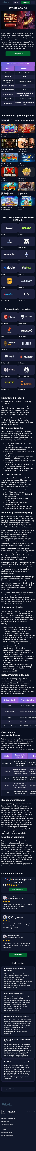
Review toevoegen (18, 889)
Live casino (12, 120)
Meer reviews (18, 954)
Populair (3, 120)
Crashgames (21, 120)
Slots (30, 120)
